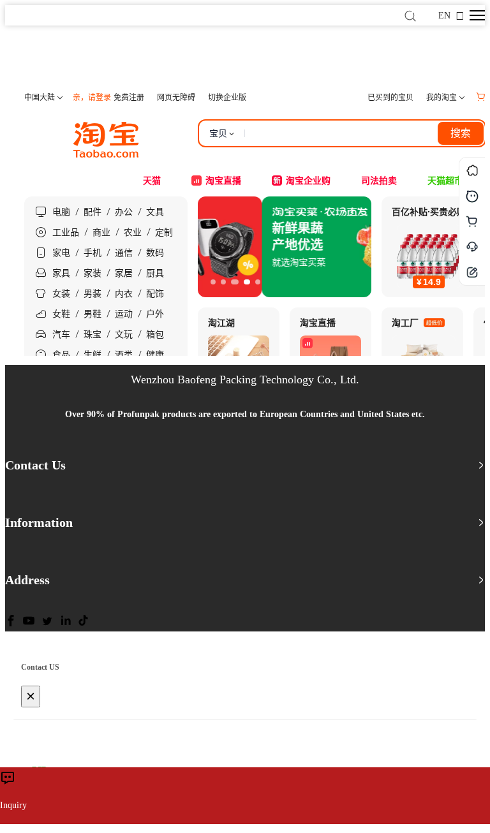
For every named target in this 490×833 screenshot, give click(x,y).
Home (29, 58)
